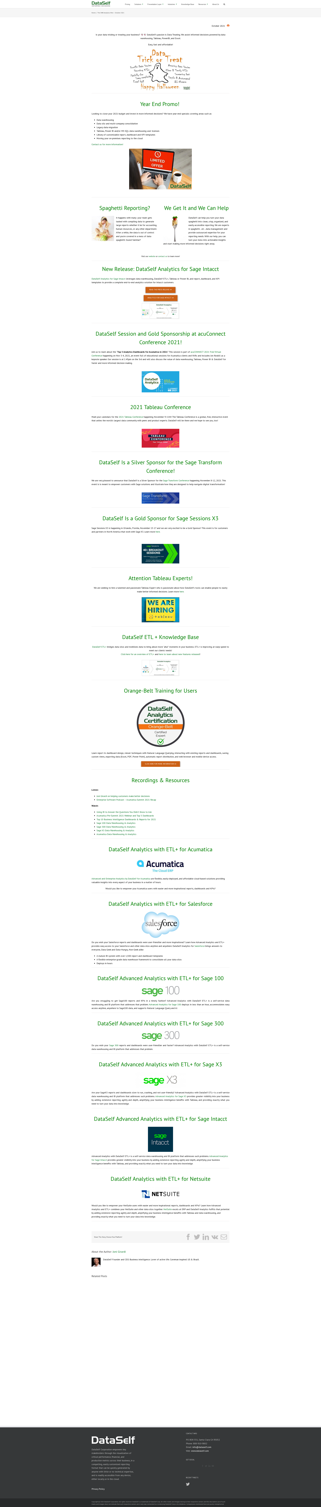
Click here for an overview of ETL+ (137, 654)
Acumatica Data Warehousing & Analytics (116, 834)
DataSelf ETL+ (99, 646)
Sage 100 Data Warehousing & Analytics (116, 823)
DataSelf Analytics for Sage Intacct (108, 278)
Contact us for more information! (107, 144)
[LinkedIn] (209, 1466)
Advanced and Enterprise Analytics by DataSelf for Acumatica (121, 878)
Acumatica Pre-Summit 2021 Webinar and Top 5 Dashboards (125, 815)
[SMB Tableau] (160, 430)
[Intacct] (160, 304)
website (152, 256)
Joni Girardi (119, 1251)
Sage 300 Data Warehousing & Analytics (116, 826)
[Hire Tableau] (160, 599)
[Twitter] (206, 1466)
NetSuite (167, 1209)
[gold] (160, 373)
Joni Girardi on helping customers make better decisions (123, 796)
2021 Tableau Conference (131, 416)
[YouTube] (213, 1466)
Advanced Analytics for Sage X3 (170, 1096)
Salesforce (199, 946)
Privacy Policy (98, 1488)
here (158, 531)
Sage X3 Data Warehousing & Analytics (115, 830)
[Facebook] (203, 1466)
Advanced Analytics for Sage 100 (165, 1004)
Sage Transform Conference (176, 480)
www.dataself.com (200, 1450)
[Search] (224, 4)
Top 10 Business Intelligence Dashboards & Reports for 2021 (126, 819)
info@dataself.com (201, 1447)
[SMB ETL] (160, 661)
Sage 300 (113, 1045)
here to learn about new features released (179, 654)
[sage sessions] (160, 545)
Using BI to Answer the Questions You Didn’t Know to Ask (124, 812)
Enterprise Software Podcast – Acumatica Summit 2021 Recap (126, 799)
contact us (162, 256)
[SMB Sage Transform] (160, 494)
